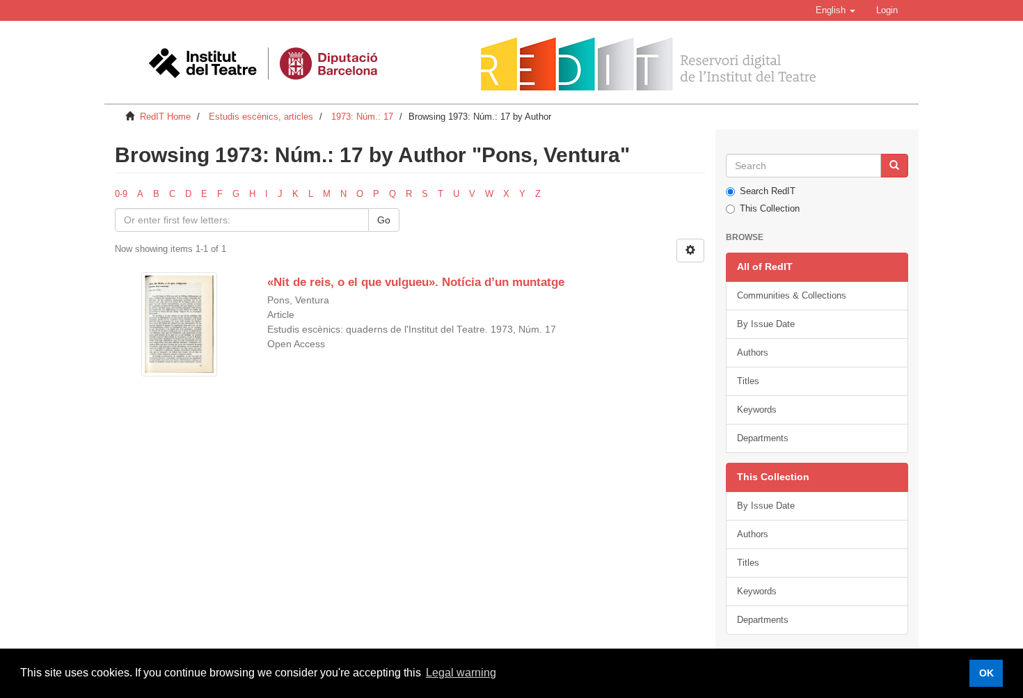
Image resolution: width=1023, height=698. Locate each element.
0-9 (121, 194)
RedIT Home (165, 116)
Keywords (757, 409)
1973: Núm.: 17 (362, 116)
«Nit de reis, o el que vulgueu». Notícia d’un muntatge (415, 282)
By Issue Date (766, 324)
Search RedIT (767, 191)
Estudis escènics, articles (261, 116)
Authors (752, 352)
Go (383, 219)
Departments (762, 438)
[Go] (894, 165)
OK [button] (986, 673)
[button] (835, 10)
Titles (748, 381)
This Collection (770, 208)
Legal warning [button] (461, 673)
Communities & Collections (791, 295)
